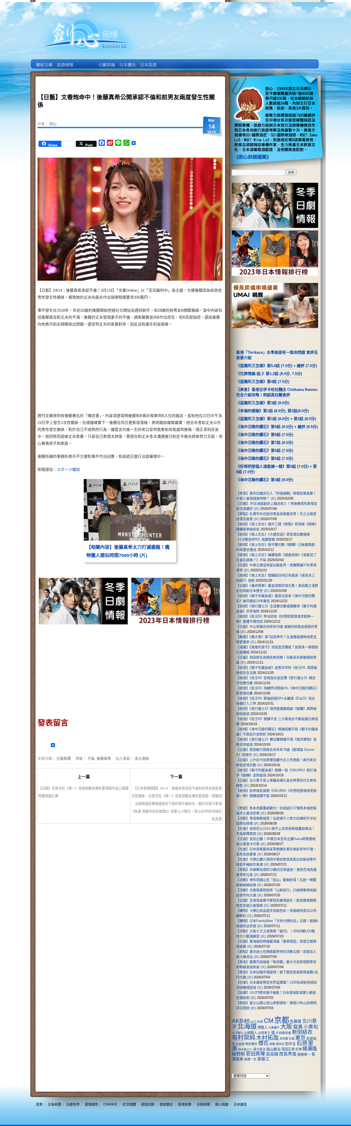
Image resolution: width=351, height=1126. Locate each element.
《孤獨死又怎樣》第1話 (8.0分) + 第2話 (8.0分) (276, 419)
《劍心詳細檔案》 (252, 157)
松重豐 (240, 1044)
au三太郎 (256, 1021)
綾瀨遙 (309, 1048)
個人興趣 (221, 1104)
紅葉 (298, 1049)
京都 (281, 1020)
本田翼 (284, 1038)
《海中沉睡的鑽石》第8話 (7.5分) (264, 434)
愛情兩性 (91, 1104)
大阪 (286, 1026)
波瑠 (272, 1044)
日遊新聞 (203, 1104)
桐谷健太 (251, 1044)
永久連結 (142, 758)
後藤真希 (104, 758)
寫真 (298, 1027)
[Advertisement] (174, 371)
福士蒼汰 (259, 1049)
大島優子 (274, 1027)
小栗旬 (310, 1027)
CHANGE (110, 1104)
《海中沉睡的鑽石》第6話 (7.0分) (264, 458)
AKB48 (241, 1021)
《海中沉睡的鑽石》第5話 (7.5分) (264, 450)
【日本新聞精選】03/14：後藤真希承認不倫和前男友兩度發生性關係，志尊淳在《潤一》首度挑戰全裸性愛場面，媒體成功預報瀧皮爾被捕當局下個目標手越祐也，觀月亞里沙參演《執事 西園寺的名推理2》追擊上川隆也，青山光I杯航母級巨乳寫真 (176, 803)
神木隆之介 (245, 1049)
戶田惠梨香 (283, 1032)
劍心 (53, 123)
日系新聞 (54, 1104)
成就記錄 (147, 1104)
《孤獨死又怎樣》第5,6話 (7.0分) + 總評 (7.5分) (276, 365)
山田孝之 (264, 1033)
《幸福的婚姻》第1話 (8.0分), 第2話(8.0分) (272, 411)
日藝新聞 (64, 758)
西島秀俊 (288, 1054)
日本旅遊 (147, 61)
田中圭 (290, 1044)
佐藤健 (295, 1021)
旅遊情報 (85, 61)
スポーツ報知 (68, 469)
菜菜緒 (272, 1054)
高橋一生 (250, 1059)
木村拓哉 (267, 1037)
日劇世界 (106, 61)
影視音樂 (184, 1104)
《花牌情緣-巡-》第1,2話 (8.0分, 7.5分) (269, 373)
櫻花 (263, 1043)
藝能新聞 (64, 61)
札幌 (291, 1038)
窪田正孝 (288, 1049)
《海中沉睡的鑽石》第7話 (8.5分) (264, 442)
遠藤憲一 (304, 1054)
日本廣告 (127, 61)
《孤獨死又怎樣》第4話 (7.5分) (262, 381)
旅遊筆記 (166, 1104)
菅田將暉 (255, 1054)
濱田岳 (280, 1044)
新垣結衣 (302, 1032)
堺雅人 (262, 1027)
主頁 (43, 61)
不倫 (91, 758)
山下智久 (237, 1032)
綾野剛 (238, 1054)
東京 (300, 1038)
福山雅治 (273, 1049)
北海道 (247, 1026)
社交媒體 (129, 1104)
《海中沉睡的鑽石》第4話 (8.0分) (264, 480)
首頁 (39, 1104)
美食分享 (168, 61)
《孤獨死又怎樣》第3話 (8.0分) (262, 403)
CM (268, 1020)
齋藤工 (263, 1059)
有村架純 (243, 1037)
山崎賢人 (250, 1033)
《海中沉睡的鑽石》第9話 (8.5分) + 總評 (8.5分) (277, 426)
